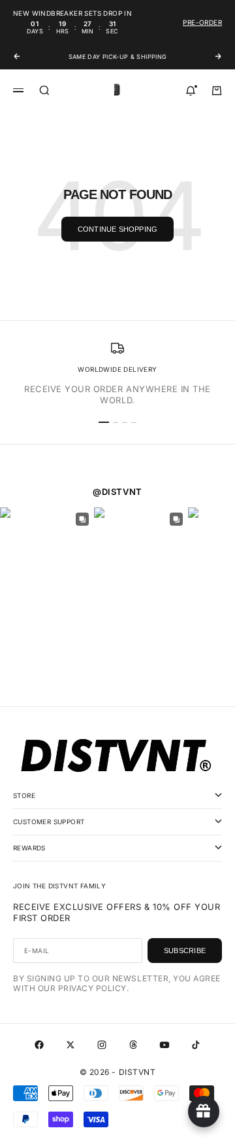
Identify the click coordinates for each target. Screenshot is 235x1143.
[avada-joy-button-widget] (203, 1111)
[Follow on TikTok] (196, 1045)
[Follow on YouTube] (164, 1045)
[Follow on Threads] (133, 1045)
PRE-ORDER (202, 22)
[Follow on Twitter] (70, 1045)
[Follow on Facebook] (39, 1045)
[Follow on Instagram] (102, 1045)
